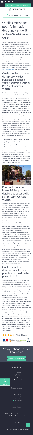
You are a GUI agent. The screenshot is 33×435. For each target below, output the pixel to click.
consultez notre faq (17, 358)
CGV (18, 381)
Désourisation (18, 395)
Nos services (18, 376)
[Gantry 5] (16, 9)
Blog (18, 378)
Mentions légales (18, 379)
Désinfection (18, 398)
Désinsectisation (18, 397)
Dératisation (18, 393)
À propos (18, 372)
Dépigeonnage (18, 400)
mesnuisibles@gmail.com (17, 420)
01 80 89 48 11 (18, 15)
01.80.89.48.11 (17, 422)
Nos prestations (18, 374)
